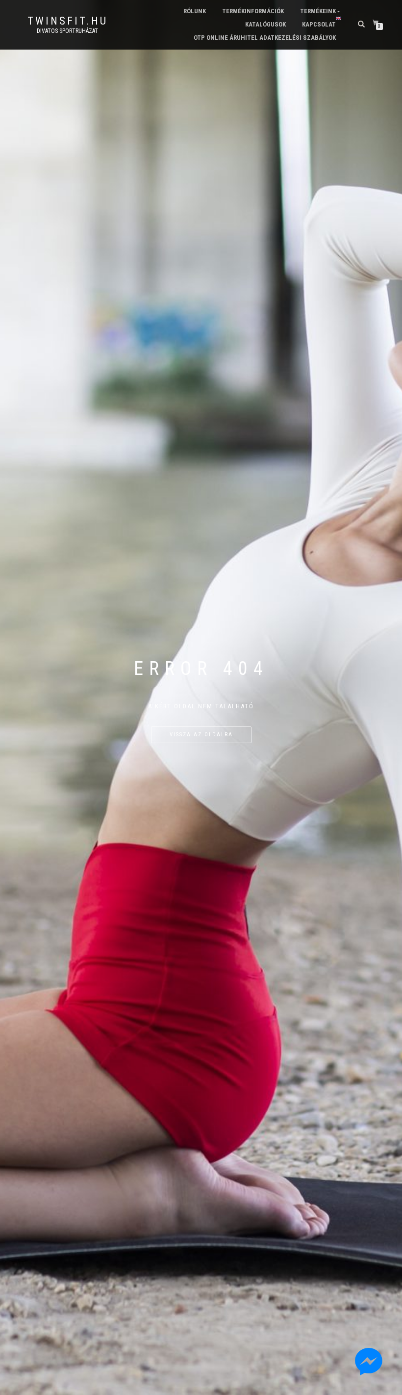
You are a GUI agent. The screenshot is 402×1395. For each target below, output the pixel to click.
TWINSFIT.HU (67, 21)
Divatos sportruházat (67, 30)
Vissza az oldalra (201, 734)
